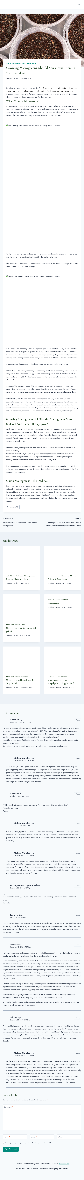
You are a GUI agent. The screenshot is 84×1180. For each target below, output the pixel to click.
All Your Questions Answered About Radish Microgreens (20, 522)
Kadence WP (64, 1163)
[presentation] (21, 558)
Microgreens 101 (13, 507)
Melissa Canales (13, 78)
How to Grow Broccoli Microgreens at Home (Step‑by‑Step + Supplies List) (61, 680)
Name (7, 1137)
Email (34, 1137)
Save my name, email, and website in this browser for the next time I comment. (33, 1143)
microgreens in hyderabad (23, 885)
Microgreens (32, 63)
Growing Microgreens (15, 63)
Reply (78, 720)
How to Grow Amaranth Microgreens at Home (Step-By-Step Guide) (20, 680)
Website (61, 1137)
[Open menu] (79, 4)
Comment (8, 1107)
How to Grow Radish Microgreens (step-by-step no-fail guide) (21, 628)
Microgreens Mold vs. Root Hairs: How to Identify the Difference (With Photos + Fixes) (63, 522)
